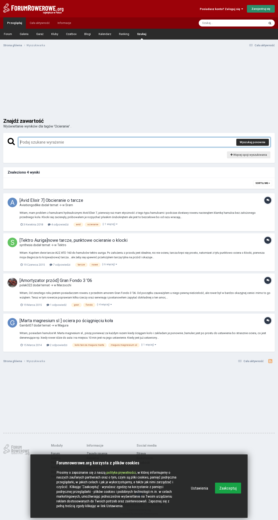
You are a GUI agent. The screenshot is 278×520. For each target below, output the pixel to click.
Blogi (87, 34)
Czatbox (71, 34)
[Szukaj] (270, 23)
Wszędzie (253, 23)
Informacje (64, 23)
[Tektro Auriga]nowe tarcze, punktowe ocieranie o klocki (73, 240)
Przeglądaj (14, 23)
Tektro (61, 245)
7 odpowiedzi (61, 264)
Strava (141, 453)
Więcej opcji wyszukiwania (250, 154)
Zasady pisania (97, 453)
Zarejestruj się (261, 8)
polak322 (26, 285)
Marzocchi (64, 285)
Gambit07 (26, 325)
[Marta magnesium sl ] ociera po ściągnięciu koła (66, 320)
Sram (69, 205)
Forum (8, 34)
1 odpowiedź (57, 304)
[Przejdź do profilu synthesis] (12, 242)
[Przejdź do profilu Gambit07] (12, 323)
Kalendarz (105, 34)
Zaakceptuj (228, 488)
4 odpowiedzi (60, 224)
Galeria (24, 34)
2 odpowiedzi (58, 345)
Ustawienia (199, 488)
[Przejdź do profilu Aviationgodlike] (12, 202)
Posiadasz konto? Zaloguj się (220, 9)
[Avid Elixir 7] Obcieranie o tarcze (51, 200)
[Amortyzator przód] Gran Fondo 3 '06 (56, 280)
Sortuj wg (262, 183)
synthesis (26, 245)
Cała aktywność (40, 23)
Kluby (54, 34)
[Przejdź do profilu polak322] (12, 282)
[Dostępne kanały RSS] (270, 361)
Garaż (39, 34)
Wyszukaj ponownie (252, 142)
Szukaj (141, 34)
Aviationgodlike (30, 205)
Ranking (124, 34)
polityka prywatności (121, 472)
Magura (63, 325)
